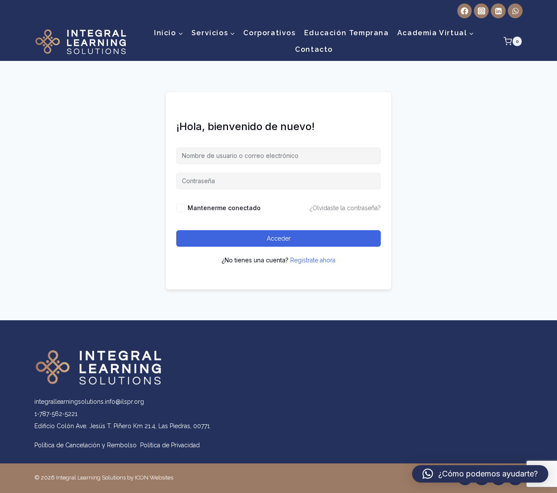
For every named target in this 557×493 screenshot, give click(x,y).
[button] (480, 474)
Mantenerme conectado (224, 207)
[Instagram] (481, 10)
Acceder (279, 238)
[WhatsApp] (515, 10)
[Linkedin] (498, 10)
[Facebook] (464, 10)
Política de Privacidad (170, 445)
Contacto (314, 49)
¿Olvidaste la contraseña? (345, 208)
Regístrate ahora (313, 260)
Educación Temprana (346, 33)
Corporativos (269, 33)
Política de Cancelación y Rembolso (87, 445)
